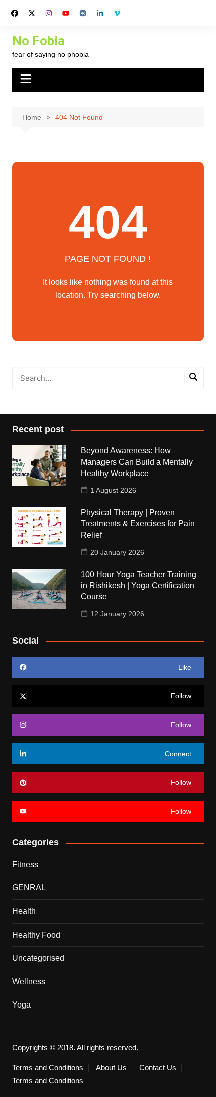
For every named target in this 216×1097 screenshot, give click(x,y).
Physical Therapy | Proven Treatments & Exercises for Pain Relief (138, 523)
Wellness (28, 981)
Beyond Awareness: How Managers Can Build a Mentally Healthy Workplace (137, 462)
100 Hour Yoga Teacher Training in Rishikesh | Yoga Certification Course (138, 585)
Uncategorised (38, 958)
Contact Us (157, 1068)
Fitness (25, 864)
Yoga (21, 1004)
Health (24, 911)
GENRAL (29, 887)
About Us (111, 1068)
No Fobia (38, 40)
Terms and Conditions (47, 1068)
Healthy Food (36, 935)
